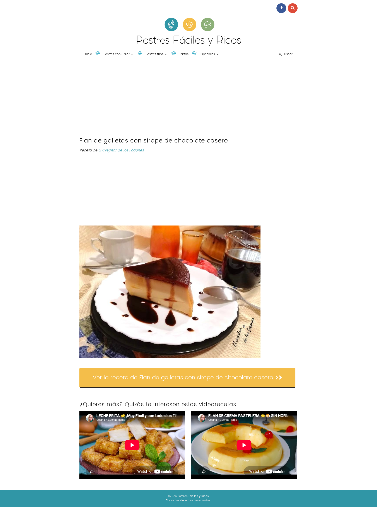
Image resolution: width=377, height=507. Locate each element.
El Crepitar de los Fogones (121, 150)
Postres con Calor (116, 54)
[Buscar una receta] (293, 8)
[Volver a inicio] (188, 45)
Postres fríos (154, 54)
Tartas (183, 54)
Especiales (207, 54)
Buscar (287, 54)
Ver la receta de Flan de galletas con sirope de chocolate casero (183, 377)
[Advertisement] (188, 100)
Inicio (88, 54)
